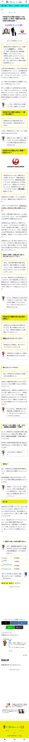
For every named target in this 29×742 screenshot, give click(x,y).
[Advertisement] (14, 602)
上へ (14, 733)
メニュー (21, 730)
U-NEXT (5, 558)
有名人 (12, 583)
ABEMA (5, 560)
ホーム (7, 730)
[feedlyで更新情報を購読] (9, 651)
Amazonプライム (7, 568)
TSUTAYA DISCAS (7, 564)
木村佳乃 (18, 583)
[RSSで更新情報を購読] (12, 651)
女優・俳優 (5, 583)
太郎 (9, 640)
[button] (19, 627)
